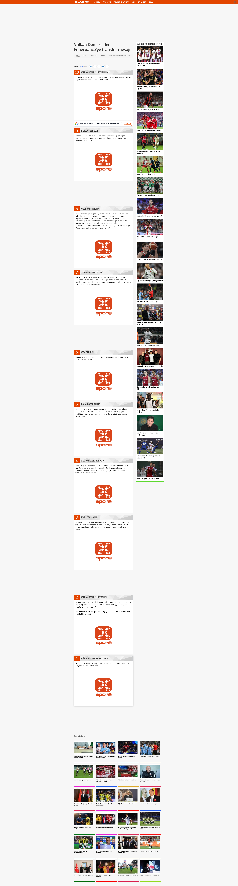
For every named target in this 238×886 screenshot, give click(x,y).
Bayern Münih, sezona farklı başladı (149, 130)
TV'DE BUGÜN (107, 2)
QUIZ (133, 2)
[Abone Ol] (83, 66)
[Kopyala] (107, 66)
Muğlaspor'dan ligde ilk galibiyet (148, 195)
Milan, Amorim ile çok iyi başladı (148, 109)
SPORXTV (97, 2)
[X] (95, 66)
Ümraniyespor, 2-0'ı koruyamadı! (148, 479)
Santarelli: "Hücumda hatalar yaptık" (149, 216)
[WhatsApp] (99, 66)
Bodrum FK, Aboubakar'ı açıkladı (148, 345)
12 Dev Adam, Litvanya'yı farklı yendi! (149, 260)
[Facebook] (91, 66)
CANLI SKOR (142, 2)
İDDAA (151, 2)
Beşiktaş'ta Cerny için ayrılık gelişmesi (150, 281)
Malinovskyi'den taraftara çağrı (147, 301)
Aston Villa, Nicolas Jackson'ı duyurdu (150, 366)
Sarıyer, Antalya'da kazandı (146, 174)
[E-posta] (103, 66)
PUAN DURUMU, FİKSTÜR (121, 2)
